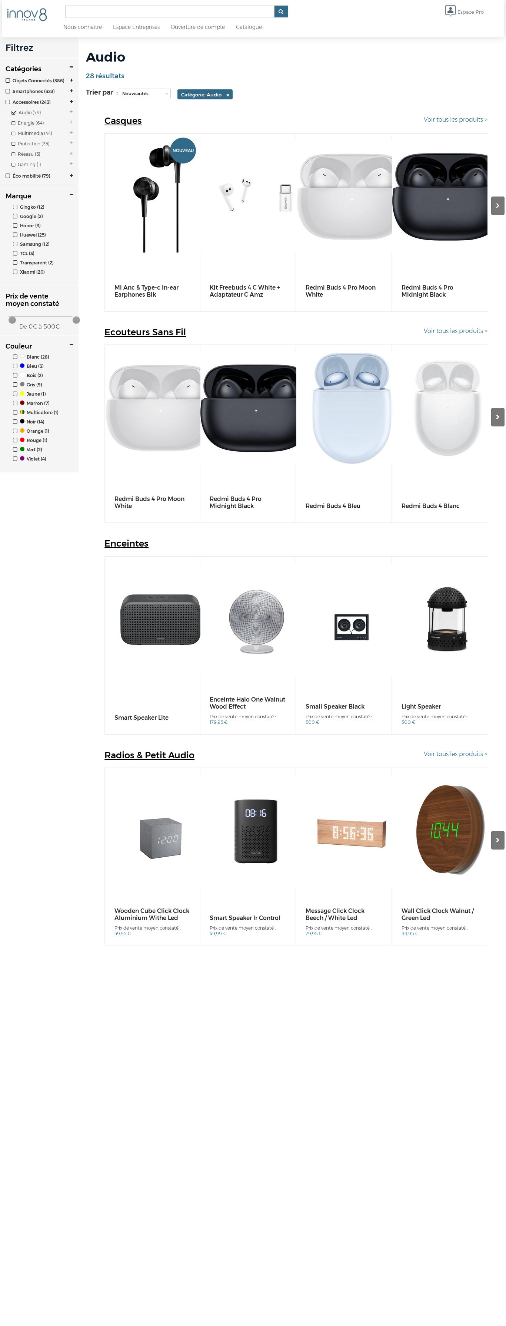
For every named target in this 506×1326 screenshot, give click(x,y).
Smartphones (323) (33, 91)
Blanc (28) (37, 357)
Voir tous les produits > (455, 119)
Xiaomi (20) (32, 272)
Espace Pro (470, 12)
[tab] (39, 80)
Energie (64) (30, 123)
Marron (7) (38, 403)
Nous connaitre (82, 27)
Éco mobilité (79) (30, 176)
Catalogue (249, 27)
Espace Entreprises (136, 27)
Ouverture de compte (198, 27)
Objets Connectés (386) (37, 80)
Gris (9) (34, 384)
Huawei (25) (32, 235)
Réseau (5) (28, 154)
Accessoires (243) (31, 102)
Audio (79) (29, 112)
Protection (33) (33, 143)
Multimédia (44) (34, 133)
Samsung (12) (34, 244)
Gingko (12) (31, 207)
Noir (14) (35, 422)
